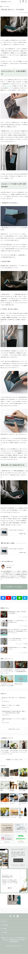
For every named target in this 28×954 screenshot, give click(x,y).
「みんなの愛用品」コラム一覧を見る (12, 586)
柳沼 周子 (9, 567)
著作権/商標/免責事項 (14, 941)
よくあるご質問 (4, 925)
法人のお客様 (4, 928)
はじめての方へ (4, 921)
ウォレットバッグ (8, 86)
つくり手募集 (4, 932)
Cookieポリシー (6, 939)
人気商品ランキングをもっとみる (14, 759)
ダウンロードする (18, 860)
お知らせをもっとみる (14, 729)
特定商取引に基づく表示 (14, 939)
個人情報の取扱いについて (21, 937)
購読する (10, 888)
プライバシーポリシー (10, 937)
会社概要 (22, 939)
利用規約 (3, 937)
